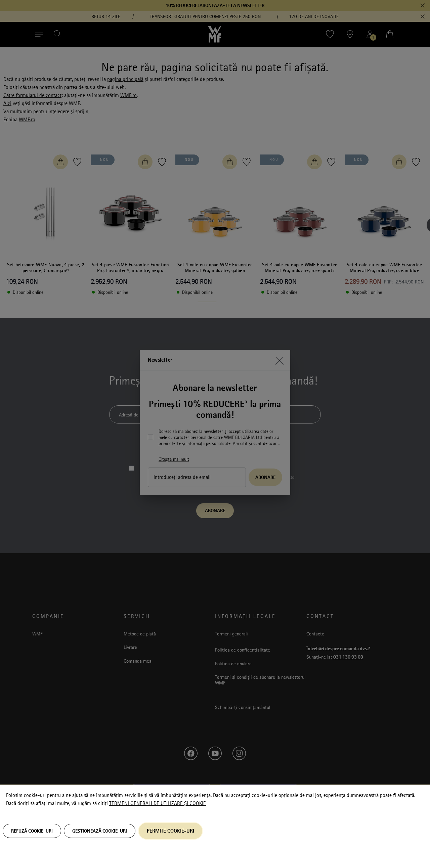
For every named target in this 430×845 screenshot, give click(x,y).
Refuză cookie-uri (32, 831)
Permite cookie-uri (170, 831)
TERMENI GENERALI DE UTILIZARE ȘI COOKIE (157, 803)
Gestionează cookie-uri (99, 831)
